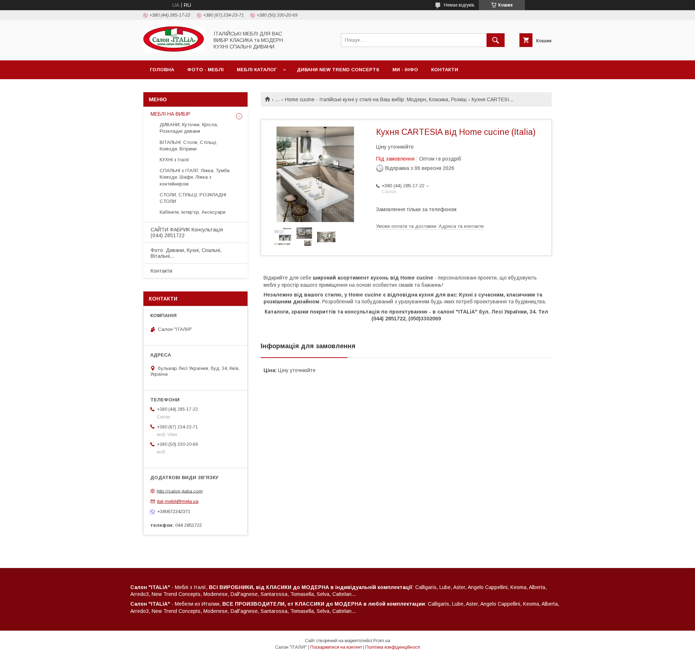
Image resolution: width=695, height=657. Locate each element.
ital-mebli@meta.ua (177, 501)
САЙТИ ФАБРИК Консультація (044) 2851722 (187, 232)
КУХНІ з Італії (174, 159)
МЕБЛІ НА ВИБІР (170, 114)
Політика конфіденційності (392, 647)
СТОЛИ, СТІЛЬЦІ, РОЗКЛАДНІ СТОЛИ (193, 198)
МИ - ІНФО (405, 69)
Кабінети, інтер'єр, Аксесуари (193, 212)
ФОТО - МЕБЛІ (205, 69)
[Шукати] (495, 40)
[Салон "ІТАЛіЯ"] (174, 51)
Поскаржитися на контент (336, 647)
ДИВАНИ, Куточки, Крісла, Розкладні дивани (189, 128)
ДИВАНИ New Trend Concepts (338, 69)
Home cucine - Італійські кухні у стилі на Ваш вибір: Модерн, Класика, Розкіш (376, 99)
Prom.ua (381, 640)
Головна (162, 69)
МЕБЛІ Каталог (257, 69)
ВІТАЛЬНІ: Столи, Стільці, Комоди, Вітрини (188, 146)
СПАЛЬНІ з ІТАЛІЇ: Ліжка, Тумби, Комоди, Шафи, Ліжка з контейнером (195, 177)
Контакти (444, 69)
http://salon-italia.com (180, 491)
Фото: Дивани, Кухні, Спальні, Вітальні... (186, 253)
